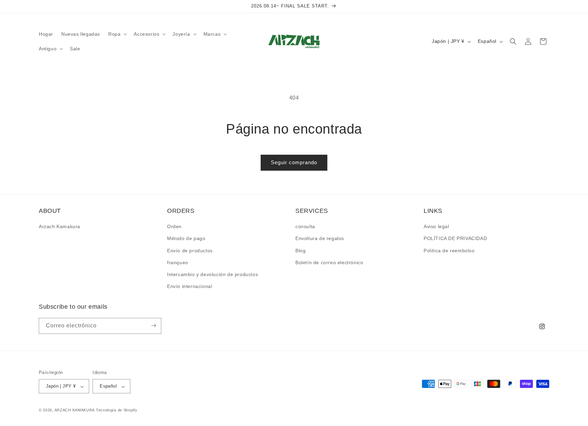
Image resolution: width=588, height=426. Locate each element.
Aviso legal (436, 226)
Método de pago (186, 238)
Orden (174, 226)
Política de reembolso (449, 250)
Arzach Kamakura (59, 226)
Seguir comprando (294, 162)
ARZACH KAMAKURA (74, 410)
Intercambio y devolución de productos (212, 274)
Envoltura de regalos (319, 238)
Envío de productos (190, 250)
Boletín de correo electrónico (329, 262)
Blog (300, 250)
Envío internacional (189, 286)
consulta (305, 226)
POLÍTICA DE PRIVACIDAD (455, 238)
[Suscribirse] (153, 326)
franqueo (177, 262)
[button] (117, 34)
